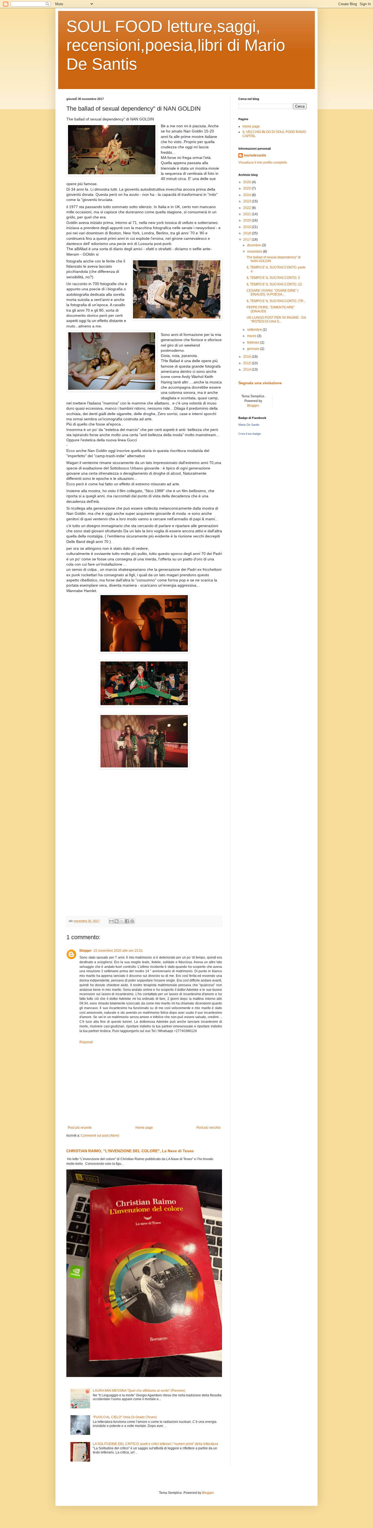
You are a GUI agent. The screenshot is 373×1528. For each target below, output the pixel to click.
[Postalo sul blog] (116, 921)
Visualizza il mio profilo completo (262, 162)
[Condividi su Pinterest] (132, 921)
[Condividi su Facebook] (127, 921)
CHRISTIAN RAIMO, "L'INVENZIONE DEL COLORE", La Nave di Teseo (130, 1151)
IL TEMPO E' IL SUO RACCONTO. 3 (273, 278)
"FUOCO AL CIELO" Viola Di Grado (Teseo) (125, 1417)
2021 (247, 214)
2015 (247, 363)
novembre (255, 251)
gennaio (253, 349)
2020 (247, 220)
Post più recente (80, 1128)
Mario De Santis (248, 424)
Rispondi (86, 1042)
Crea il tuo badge (249, 433)
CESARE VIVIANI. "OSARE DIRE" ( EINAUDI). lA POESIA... (272, 292)
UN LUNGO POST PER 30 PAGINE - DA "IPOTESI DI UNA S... (276, 319)
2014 (247, 369)
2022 (247, 208)
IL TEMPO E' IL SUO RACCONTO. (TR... (276, 301)
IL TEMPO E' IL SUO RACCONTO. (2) (274, 284)
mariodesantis (255, 155)
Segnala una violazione (260, 383)
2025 (247, 188)
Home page (144, 1128)
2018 (247, 233)
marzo (252, 336)
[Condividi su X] (122, 921)
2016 (247, 357)
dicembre (254, 245)
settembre (255, 330)
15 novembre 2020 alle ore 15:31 (118, 951)
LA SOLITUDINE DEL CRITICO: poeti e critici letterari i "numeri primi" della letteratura (155, 1444)
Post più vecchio (208, 1128)
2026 (247, 182)
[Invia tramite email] (111, 921)
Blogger (85, 951)
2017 (247, 239)
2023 (247, 201)
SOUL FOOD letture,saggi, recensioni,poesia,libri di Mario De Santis (175, 45)
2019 (247, 227)
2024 (247, 195)
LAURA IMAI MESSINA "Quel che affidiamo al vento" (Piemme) (139, 1391)
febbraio (253, 342)
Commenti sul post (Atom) (100, 1135)
